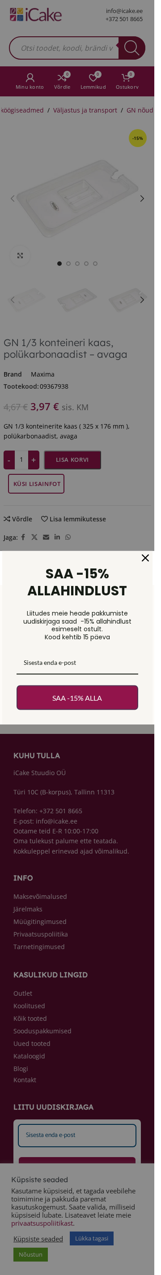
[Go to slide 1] (59, 263)
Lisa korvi (72, 459)
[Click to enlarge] (20, 256)
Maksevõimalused (40, 896)
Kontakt (24, 1080)
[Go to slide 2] (68, 263)
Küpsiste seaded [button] (38, 1239)
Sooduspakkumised (42, 1031)
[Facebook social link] (23, 537)
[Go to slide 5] (95, 263)
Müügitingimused (40, 921)
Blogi (20, 1068)
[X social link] (34, 537)
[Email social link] (46, 537)
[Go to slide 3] (77, 263)
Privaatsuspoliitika (40, 934)
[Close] (145, 558)
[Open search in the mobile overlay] (77, 48)
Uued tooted (32, 1043)
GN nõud (140, 110)
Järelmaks (27, 909)
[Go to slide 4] (86, 263)
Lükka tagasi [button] (91, 1238)
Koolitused (29, 1006)
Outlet (22, 993)
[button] (12, 199)
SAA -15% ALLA (77, 697)
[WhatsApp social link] (68, 537)
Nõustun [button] (30, 1254)
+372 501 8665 (124, 19)
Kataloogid (29, 1056)
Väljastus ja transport (85, 110)
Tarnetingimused (39, 946)
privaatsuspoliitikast (42, 1223)
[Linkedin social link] (57, 537)
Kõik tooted (30, 1018)
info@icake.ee (124, 11)
